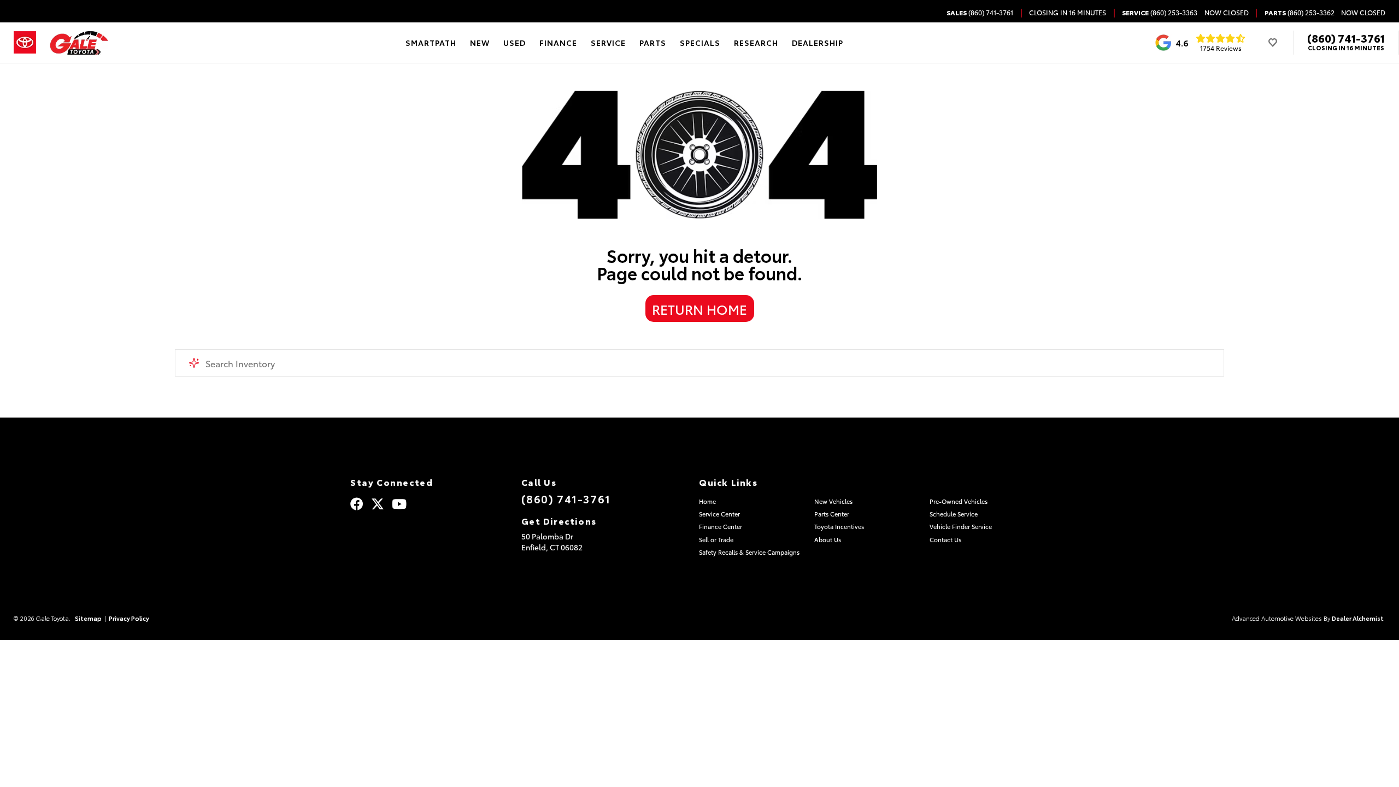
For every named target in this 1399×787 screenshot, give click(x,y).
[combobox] (699, 363)
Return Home (699, 308)
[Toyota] (25, 42)
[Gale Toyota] (79, 43)
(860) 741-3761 (1346, 37)
